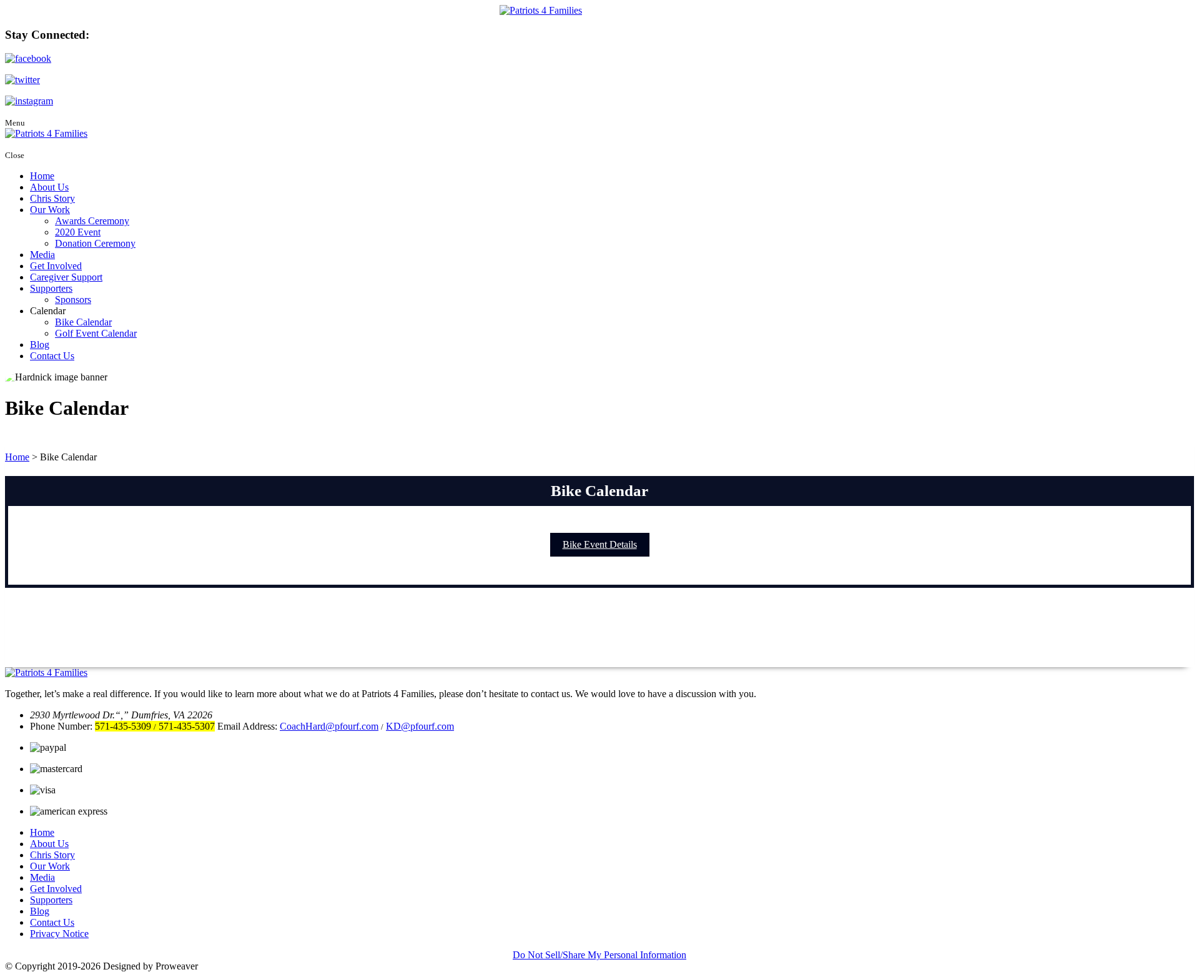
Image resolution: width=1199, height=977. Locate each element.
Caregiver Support (66, 277)
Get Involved (56, 265)
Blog (39, 344)
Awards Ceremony (92, 221)
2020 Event (78, 232)
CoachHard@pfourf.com (329, 726)
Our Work (50, 209)
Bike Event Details (600, 544)
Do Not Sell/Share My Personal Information (599, 955)
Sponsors (73, 299)
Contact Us (52, 355)
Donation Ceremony (95, 243)
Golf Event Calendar (96, 333)
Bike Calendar (83, 322)
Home (42, 176)
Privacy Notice (59, 933)
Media (42, 254)
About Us (49, 187)
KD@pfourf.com (420, 726)
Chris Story (52, 198)
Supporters (51, 288)
